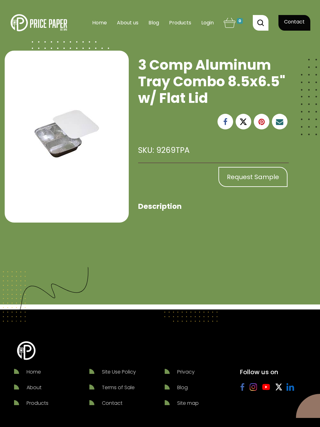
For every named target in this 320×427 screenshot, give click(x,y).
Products (37, 403)
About (34, 387)
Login (207, 22)
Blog (182, 387)
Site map (188, 403)
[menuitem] (99, 23)
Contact (294, 21)
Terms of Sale (118, 387)
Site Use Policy (119, 371)
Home (34, 371)
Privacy (186, 371)
